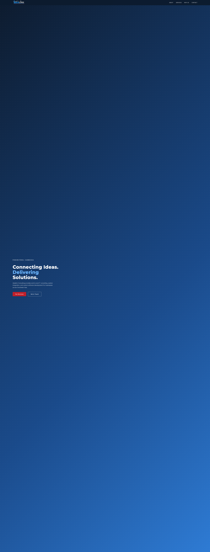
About (171, 2)
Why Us (186, 2)
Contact (194, 2)
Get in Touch (35, 294)
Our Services (19, 294)
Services (179, 2)
